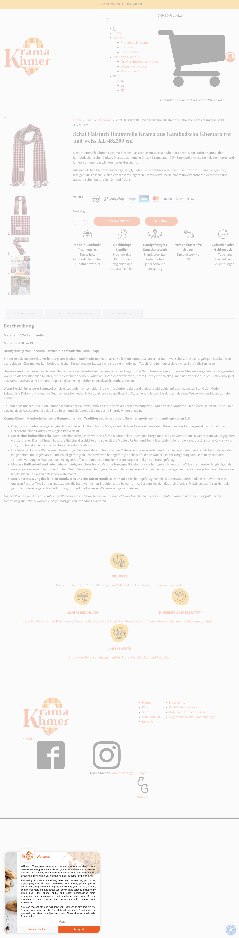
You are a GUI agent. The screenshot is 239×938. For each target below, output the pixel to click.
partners (39, 866)
